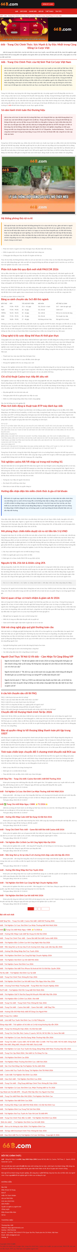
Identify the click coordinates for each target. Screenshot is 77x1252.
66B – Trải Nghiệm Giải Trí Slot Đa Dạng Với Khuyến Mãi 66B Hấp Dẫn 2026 (28, 994)
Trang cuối (45, 908)
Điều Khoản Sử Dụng (8, 1190)
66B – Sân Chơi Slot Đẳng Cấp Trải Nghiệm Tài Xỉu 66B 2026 (22, 1066)
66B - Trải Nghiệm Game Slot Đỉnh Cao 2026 (16, 964)
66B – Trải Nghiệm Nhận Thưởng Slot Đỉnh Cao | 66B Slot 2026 (23, 1062)
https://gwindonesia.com (16, 1227)
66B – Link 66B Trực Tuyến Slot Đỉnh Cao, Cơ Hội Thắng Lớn (22, 1020)
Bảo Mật (4, 1187)
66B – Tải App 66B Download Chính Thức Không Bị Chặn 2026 (23, 1131)
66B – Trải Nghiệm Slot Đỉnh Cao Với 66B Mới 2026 (21, 896)
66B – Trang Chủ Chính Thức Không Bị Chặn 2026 (18, 977)
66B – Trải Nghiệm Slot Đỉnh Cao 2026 (14, 1057)
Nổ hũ (3, 1215)
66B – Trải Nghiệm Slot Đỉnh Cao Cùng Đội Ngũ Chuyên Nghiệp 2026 (29, 883)
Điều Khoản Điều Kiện (8, 1212)
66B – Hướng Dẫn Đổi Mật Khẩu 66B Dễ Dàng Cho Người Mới (23, 1012)
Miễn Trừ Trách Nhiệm (8, 1195)
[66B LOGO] (9, 4)
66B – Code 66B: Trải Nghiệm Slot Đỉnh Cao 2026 (18, 1075)
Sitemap (19, 1244)
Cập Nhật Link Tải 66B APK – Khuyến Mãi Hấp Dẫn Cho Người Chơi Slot (27, 1092)
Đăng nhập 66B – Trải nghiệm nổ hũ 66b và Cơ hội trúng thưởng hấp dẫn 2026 (29, 1024)
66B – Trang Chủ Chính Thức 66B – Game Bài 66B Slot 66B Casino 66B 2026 (32, 830)
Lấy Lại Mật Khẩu (7, 1198)
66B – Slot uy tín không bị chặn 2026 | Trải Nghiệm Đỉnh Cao (22, 1126)
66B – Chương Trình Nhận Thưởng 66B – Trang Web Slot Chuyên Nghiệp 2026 (29, 986)
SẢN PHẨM (5, 1204)
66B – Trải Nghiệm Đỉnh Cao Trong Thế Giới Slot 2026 (20, 1109)
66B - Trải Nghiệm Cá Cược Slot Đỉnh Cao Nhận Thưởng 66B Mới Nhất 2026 (32, 792)
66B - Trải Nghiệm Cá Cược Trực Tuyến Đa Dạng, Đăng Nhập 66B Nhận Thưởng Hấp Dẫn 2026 (35, 1049)
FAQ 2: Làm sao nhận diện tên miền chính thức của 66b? (19, 699)
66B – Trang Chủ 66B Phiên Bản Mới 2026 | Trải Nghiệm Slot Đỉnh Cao (26, 1096)
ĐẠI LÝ (3, 1193)
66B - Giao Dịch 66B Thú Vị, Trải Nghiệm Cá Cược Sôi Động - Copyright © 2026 (29, 1135)
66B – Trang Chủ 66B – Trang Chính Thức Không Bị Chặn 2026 (23, 1003)
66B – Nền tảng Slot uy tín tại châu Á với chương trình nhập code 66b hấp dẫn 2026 (35, 855)
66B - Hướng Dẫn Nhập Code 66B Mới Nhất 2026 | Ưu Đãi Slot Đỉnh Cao (27, 1105)
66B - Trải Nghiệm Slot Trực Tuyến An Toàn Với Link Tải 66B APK (24, 1113)
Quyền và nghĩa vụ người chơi (11, 1206)
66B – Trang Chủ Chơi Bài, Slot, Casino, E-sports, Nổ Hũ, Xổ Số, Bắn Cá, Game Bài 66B (32, 1033)
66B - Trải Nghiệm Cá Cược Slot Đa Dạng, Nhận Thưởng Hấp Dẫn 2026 (26, 1037)
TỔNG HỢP (5, 1209)
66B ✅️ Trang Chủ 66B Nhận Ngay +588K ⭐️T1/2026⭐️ (24, 804)
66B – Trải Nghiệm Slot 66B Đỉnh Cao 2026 (16, 1100)
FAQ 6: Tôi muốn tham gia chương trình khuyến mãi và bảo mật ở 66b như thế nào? (28, 709)
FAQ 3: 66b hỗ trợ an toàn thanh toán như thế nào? (18, 702)
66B (9, 105)
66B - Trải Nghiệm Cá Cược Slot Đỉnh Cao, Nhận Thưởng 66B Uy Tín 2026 (27, 1088)
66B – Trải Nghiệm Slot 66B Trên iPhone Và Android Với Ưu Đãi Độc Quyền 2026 (30, 968)
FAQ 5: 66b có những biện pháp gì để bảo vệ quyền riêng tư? (21, 707)
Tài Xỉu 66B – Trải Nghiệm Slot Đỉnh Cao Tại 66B (18, 973)
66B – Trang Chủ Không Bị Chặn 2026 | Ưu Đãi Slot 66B (21, 1029)
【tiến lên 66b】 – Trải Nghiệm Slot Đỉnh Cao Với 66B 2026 (22, 1122)
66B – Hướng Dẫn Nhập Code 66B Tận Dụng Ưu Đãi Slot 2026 (26, 817)
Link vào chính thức (7, 1201)
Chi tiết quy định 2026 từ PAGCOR (12, 296)
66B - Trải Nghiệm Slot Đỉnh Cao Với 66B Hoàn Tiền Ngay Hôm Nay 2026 (27, 981)
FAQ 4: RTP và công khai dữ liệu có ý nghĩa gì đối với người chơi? (22, 704)
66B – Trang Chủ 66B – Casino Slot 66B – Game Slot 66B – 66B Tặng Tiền (27, 1007)
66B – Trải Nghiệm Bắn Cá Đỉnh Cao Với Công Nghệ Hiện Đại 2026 (27, 842)
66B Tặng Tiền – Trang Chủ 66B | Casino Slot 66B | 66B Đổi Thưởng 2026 (30, 779)
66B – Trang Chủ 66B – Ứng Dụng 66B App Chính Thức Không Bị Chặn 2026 (28, 1083)
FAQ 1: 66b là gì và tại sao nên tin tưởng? (14, 697)
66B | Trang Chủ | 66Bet (9, 1016)
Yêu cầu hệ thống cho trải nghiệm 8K (13, 403)
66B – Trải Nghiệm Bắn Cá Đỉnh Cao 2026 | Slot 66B (19, 999)
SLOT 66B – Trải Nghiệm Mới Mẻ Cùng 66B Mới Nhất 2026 (22, 990)
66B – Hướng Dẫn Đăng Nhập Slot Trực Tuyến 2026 (21, 870)
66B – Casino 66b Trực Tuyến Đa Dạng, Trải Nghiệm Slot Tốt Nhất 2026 (26, 1070)
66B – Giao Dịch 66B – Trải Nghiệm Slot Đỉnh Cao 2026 (20, 1079)
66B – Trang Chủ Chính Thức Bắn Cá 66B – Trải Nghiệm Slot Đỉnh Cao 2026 (28, 1118)
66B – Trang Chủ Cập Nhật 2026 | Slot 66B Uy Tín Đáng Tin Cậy (23, 1053)
